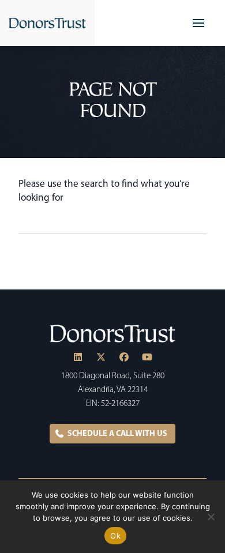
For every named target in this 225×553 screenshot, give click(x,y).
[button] (198, 23)
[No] (210, 516)
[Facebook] (124, 356)
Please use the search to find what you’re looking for (104, 190)
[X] (100, 356)
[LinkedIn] (77, 356)
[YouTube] (147, 356)
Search (201, 223)
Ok (115, 535)
